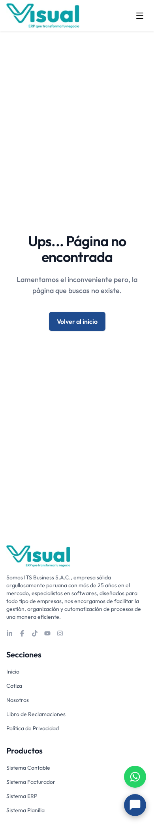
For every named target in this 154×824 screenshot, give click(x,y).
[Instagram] (60, 633)
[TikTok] (35, 633)
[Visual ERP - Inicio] (42, 15)
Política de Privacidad (32, 728)
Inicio (12, 671)
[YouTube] (47, 633)
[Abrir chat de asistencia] (135, 805)
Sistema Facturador (30, 781)
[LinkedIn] (9, 633)
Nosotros (17, 699)
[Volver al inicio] (38, 556)
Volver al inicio (77, 321)
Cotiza (14, 685)
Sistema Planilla (25, 810)
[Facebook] (22, 633)
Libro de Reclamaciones (36, 714)
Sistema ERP (21, 796)
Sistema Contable (28, 767)
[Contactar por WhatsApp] (135, 777)
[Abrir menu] (140, 16)
